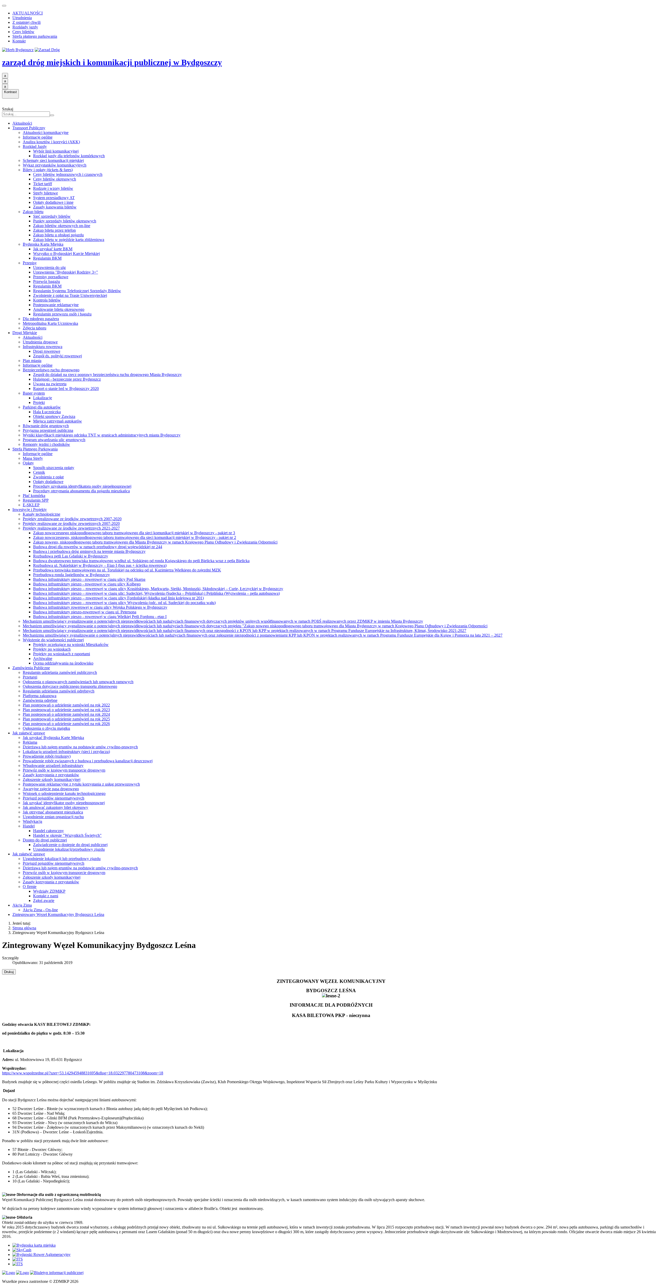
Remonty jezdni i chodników (46, 444)
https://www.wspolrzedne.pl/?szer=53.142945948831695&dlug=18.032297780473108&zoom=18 (82, 1073)
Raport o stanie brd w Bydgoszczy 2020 (66, 388)
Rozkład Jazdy (35, 146)
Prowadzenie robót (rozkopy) (47, 756)
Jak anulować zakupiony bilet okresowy (55, 807)
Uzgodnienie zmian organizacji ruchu (53, 817)
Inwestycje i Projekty (29, 509)
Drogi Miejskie (24, 332)
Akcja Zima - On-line (40, 910)
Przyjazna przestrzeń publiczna (48, 430)
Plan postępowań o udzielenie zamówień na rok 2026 (66, 723)
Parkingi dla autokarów (42, 407)
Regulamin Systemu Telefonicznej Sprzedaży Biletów (77, 291)
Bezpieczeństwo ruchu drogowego (51, 370)
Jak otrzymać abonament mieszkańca (53, 812)
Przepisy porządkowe (50, 277)
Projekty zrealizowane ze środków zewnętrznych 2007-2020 (72, 519)
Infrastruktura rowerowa (42, 346)
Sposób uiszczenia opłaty (53, 467)
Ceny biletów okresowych (54, 179)
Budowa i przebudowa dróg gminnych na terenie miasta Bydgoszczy (89, 551)
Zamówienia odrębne (40, 700)
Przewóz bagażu (46, 281)
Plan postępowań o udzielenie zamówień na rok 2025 (66, 719)
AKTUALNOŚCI (27, 13)
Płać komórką (34, 495)
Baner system (34, 393)
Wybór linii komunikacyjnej (56, 151)
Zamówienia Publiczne (31, 668)
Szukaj (7, 109)
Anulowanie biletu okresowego (58, 309)
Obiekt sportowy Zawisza (54, 416)
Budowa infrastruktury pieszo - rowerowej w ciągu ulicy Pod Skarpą (89, 579)
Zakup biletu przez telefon (54, 230)
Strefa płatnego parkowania (34, 36)
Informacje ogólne (37, 137)
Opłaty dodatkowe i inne (53, 202)
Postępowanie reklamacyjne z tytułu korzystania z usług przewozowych (81, 784)
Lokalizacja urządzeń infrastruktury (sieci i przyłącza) (66, 751)
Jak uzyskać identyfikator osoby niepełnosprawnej (64, 803)
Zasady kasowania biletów (55, 207)
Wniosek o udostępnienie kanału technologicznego (64, 793)
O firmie (29, 886)
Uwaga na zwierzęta (49, 384)
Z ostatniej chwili (26, 22)
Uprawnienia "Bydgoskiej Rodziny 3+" (65, 272)
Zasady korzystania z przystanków (51, 775)
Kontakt (19, 41)
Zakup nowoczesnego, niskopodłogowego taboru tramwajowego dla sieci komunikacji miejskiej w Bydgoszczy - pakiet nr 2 (134, 537)
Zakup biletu (33, 211)
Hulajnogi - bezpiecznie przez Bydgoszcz (67, 379)
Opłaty (28, 463)
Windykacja (32, 821)
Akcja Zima (22, 905)
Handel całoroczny (48, 830)
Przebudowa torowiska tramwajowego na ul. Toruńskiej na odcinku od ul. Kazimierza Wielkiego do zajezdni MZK (127, 570)
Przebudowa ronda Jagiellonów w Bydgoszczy (71, 575)
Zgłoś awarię (43, 900)
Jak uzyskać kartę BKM (52, 249)
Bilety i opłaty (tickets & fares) (48, 170)
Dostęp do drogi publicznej (45, 840)
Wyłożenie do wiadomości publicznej (53, 640)
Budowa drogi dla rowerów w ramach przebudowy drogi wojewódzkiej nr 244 (97, 547)
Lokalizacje (42, 398)
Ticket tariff (42, 184)
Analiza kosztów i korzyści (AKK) (51, 142)
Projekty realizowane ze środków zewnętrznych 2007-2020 (71, 523)
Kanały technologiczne (41, 514)
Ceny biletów (23, 31)
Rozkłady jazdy (25, 27)
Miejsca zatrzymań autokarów (57, 421)
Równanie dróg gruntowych (46, 426)
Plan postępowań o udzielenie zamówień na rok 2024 (66, 714)
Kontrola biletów (47, 300)
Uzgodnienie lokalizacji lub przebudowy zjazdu (62, 858)
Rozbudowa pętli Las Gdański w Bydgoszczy (70, 556)
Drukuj (9, 972)
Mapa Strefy (33, 458)
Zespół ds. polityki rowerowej (57, 356)
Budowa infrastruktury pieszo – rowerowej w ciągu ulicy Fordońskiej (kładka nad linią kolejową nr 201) (118, 598)
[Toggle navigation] (4, 5)
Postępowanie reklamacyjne (56, 305)
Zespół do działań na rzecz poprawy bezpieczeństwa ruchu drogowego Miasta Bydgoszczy (107, 374)
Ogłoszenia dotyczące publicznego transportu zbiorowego (70, 686)
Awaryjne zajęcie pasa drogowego (51, 789)
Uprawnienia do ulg (49, 267)
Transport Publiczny (28, 128)
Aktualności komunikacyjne (46, 132)
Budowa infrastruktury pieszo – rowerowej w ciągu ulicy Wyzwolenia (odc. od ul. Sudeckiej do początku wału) (124, 602)
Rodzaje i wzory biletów (53, 188)
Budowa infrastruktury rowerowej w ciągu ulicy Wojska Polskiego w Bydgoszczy (100, 607)
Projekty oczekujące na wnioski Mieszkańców (71, 644)
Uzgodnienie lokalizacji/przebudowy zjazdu (69, 849)
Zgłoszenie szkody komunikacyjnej (51, 779)
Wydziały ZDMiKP (49, 891)
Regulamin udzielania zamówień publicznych (60, 672)
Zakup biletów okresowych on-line (61, 225)
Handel (29, 826)
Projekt (39, 402)
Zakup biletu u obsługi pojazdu (58, 235)
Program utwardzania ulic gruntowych (54, 440)
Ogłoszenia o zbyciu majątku (46, 728)
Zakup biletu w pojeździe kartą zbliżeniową (68, 239)
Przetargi (30, 677)
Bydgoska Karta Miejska (43, 244)
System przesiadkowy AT (54, 197)
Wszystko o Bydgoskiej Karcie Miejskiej (66, 253)
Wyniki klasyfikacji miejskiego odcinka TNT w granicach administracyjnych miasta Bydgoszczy (101, 435)
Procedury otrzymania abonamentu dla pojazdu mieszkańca (81, 491)
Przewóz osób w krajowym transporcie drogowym (64, 770)
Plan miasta (32, 360)
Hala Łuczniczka (47, 412)
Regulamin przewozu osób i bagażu (62, 314)
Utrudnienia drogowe (40, 342)
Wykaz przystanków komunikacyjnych (54, 165)
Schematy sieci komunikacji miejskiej (53, 160)
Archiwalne (42, 658)
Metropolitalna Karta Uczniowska (50, 323)
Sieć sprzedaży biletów (52, 216)
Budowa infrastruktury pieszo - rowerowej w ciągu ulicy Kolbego (87, 584)
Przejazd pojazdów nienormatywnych (53, 798)
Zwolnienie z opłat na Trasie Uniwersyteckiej (70, 295)
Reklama (30, 742)
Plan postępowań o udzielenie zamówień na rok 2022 (66, 705)
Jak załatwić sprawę (28, 733)
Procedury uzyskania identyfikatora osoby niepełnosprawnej (82, 486)
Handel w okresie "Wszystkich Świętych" (67, 835)
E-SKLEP (31, 505)
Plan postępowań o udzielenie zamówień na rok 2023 (66, 709)
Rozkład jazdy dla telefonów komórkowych (69, 156)
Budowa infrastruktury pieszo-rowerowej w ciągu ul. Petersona (84, 612)
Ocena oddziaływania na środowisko (63, 663)
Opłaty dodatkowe (48, 481)
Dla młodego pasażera (41, 319)
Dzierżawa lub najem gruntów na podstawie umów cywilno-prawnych (80, 747)
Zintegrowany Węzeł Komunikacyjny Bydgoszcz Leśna (58, 914)
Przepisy (30, 263)
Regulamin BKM (47, 258)
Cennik (39, 472)
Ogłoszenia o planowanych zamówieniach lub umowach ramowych (78, 682)
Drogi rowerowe (46, 351)
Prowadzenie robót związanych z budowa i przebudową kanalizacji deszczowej (88, 761)
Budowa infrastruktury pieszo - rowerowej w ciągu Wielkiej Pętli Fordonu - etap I (100, 616)
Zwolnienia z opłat (48, 477)
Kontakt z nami (45, 896)
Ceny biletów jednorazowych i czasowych (67, 174)
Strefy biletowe (45, 193)
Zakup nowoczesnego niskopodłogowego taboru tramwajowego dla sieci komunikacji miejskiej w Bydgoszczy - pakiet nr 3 (134, 533)
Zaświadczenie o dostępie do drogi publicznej (70, 844)
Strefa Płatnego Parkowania (35, 449)
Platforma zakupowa (39, 696)
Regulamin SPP (36, 500)
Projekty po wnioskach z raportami (61, 654)
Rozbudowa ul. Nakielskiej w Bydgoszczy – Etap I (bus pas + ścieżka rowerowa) (100, 565)
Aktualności (22, 123)
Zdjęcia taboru (34, 328)
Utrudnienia (22, 18)
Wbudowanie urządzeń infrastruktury (53, 765)
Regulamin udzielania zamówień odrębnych (58, 691)
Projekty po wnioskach (52, 649)
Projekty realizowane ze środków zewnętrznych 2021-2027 (71, 528)
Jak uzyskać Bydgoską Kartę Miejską (53, 737)
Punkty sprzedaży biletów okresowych (64, 221)
